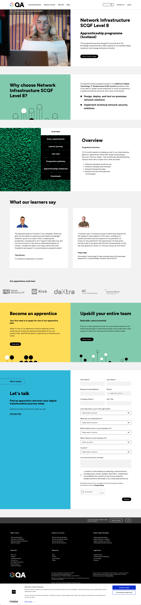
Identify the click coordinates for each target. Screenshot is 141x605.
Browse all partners (57, 541)
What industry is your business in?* (93, 438)
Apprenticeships (20, 11)
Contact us (120, 5)
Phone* (109, 389)
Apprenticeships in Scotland (102, 541)
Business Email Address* (89, 389)
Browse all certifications (59, 543)
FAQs (53, 560)
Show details (28, 601)
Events (54, 556)
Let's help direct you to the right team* (95, 409)
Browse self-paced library (59, 537)
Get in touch (116, 520)
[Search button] (111, 5)
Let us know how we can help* (92, 458)
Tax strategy (97, 558)
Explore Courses (49, 5)
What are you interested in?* (91, 419)
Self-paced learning (16, 537)
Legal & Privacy (98, 555)
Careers (13, 556)
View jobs (15, 344)
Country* (83, 448)
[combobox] (110, 393)
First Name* (85, 380)
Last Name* (111, 380)
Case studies (56, 558)
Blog (68, 5)
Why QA (61, 5)
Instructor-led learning (17, 539)
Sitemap (96, 560)
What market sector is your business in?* (96, 428)
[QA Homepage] (17, 4)
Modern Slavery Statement (101, 556)
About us (13, 555)
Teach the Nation (16, 565)
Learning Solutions (34, 5)
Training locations (16, 558)
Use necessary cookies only (124, 592)
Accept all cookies (124, 587)
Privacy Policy (99, 485)
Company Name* (87, 399)
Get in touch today (89, 56)
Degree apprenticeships (100, 537)
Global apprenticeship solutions (103, 543)
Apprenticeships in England (101, 539)
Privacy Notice (109, 576)
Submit (126, 499)
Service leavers (15, 564)
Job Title (110, 399)
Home (11, 11)
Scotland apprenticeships (35, 11)
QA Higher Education (17, 562)
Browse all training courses (60, 539)
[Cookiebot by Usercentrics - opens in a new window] (14, 602)
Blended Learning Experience (19, 541)
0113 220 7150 (15, 414)
